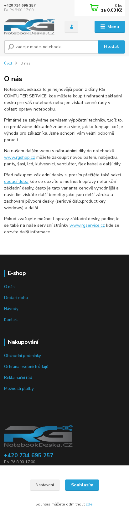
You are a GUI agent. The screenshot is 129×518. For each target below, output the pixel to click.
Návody (11, 309)
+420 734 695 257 (20, 5)
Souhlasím (82, 485)
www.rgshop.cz (19, 157)
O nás (9, 287)
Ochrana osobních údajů (26, 367)
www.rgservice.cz (87, 225)
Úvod (8, 63)
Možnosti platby (19, 388)
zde (89, 504)
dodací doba (16, 181)
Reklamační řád (18, 378)
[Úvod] (29, 27)
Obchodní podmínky (22, 356)
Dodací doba (16, 298)
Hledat (111, 46)
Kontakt (11, 320)
